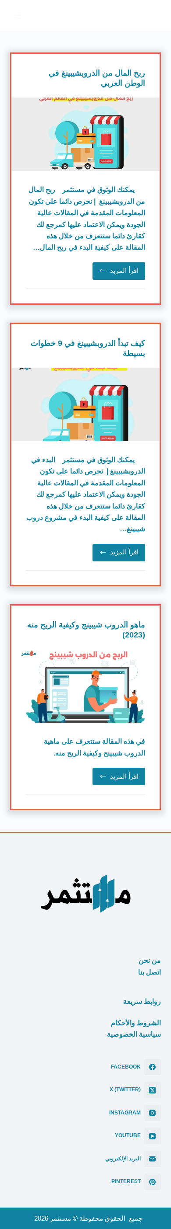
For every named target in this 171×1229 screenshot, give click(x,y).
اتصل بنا (149, 972)
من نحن (150, 960)
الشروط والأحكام (136, 1023)
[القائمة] (18, 15)
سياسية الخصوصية (134, 1034)
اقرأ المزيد (116, 272)
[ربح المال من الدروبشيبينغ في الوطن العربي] (85, 134)
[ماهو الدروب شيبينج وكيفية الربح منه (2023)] (85, 686)
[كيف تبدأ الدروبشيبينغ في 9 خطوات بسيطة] (85, 405)
